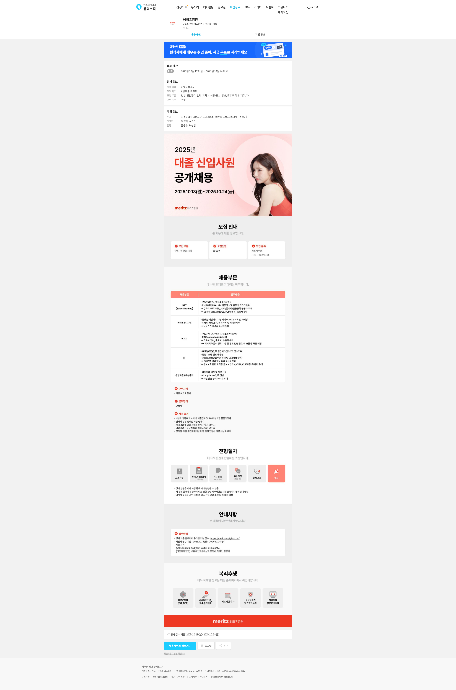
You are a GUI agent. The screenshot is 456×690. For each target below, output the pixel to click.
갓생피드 (182, 7)
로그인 (314, 7)
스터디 (258, 7)
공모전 (222, 7)
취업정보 (235, 7)
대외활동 (208, 7)
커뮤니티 (283, 7)
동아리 (195, 7)
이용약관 (145, 676)
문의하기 (203, 676)
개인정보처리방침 (160, 676)
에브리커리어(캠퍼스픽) (146, 7)
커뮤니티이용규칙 (178, 676)
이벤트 (270, 7)
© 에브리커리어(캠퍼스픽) (222, 676)
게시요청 (283, 12)
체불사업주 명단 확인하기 (174, 653)
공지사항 (193, 676)
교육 (247, 7)
